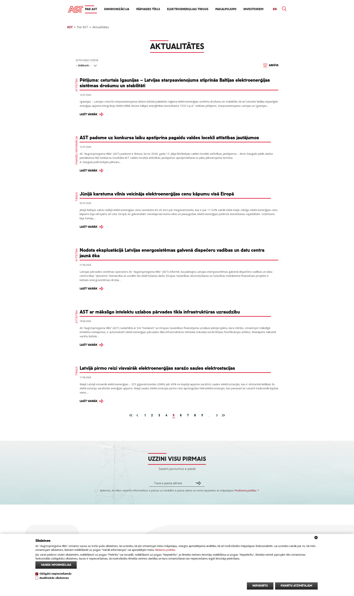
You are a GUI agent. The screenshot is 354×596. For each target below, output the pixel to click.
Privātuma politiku (245, 490)
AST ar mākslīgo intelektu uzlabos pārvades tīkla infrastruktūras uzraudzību (160, 312)
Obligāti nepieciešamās (55, 573)
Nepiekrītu (260, 586)
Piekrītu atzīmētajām (296, 586)
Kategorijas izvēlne (87, 60)
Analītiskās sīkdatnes (54, 577)
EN (275, 9)
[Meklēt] (284, 8)
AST (70, 27)
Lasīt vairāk (88, 114)
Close (316, 537)
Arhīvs (273, 65)
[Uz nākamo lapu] (215, 415)
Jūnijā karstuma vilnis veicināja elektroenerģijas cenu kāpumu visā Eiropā (157, 194)
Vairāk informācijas (56, 565)
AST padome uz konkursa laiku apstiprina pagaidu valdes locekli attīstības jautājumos (169, 138)
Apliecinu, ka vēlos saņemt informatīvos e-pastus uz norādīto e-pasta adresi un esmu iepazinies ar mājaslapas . (179, 490)
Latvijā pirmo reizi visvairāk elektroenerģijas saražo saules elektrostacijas (157, 368)
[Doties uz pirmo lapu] (131, 415)
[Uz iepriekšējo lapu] (138, 415)
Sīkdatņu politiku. (165, 550)
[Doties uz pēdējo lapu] (223, 415)
